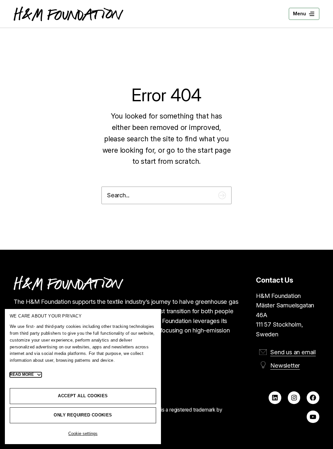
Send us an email (293, 352)
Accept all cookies (83, 395)
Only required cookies (83, 415)
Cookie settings (83, 433)
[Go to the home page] (68, 14)
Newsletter (285, 365)
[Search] (222, 195)
